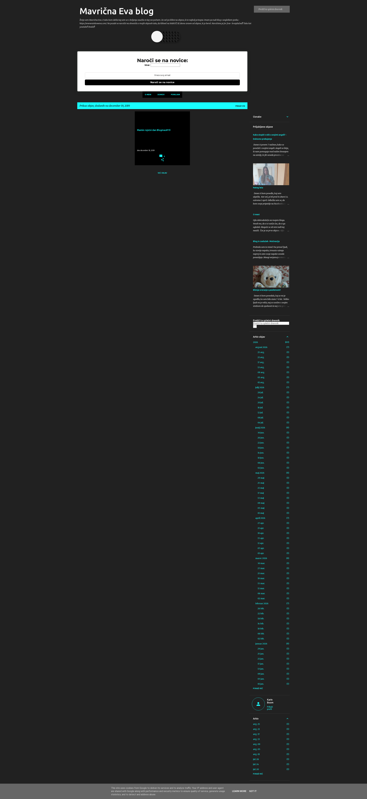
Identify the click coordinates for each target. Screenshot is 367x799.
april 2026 (260, 518)
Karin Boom (270, 701)
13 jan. (261, 669)
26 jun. (261, 437)
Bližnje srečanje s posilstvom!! (267, 290)
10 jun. (261, 457)
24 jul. (260, 397)
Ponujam (175, 94)
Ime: (147, 65)
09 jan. (261, 674)
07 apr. (261, 548)
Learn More (239, 791)
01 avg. (261, 382)
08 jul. (260, 417)
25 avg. (261, 352)
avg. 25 (256, 724)
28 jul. (260, 392)
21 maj (261, 488)
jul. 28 (256, 759)
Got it (253, 791)
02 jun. (261, 468)
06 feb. (261, 633)
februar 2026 (261, 603)
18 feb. (261, 618)
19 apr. (261, 533)
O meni (148, 94)
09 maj (261, 503)
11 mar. (261, 588)
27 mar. (261, 568)
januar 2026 (261, 643)
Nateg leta (258, 187)
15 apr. (261, 538)
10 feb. (261, 628)
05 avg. (261, 377)
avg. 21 (256, 729)
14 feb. (261, 623)
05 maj (261, 508)
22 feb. (261, 613)
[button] (162, 160)
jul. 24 (256, 764)
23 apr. (261, 528)
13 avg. (261, 367)
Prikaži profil (270, 708)
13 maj (261, 498)
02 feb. (261, 638)
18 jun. (261, 447)
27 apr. (261, 523)
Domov (161, 94)
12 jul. (260, 412)
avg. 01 (256, 754)
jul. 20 (256, 769)
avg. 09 (256, 744)
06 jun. (261, 463)
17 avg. (261, 362)
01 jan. (261, 684)
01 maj (261, 513)
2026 (255, 342)
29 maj (261, 478)
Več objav (162, 173)
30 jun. (261, 432)
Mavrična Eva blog (117, 11)
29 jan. (261, 648)
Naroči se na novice (162, 82)
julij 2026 (259, 387)
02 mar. (261, 598)
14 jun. (261, 452)
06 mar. (261, 593)
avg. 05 (256, 749)
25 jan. (261, 653)
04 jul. (260, 422)
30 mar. (261, 563)
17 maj (261, 493)
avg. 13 (256, 739)
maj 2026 (259, 473)
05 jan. (261, 679)
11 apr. (261, 543)
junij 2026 (260, 427)
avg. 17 (256, 734)
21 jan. (261, 658)
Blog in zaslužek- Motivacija (266, 241)
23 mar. (261, 573)
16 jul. (260, 407)
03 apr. (261, 553)
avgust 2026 (261, 347)
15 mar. (261, 583)
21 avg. (261, 357)
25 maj (261, 483)
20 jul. (260, 402)
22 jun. (261, 442)
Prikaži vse (240, 106)
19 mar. (261, 578)
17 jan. (261, 663)
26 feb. (261, 608)
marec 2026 (261, 558)
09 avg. (261, 372)
